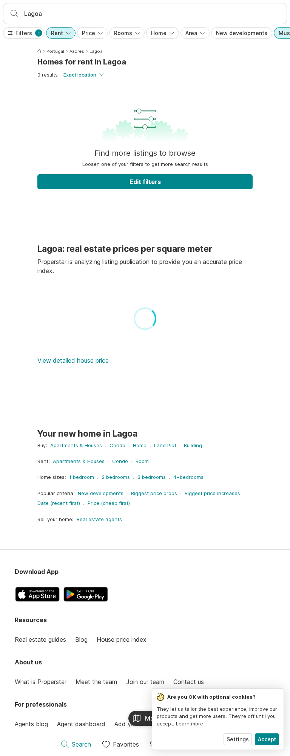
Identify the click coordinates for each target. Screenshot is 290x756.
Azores (76, 51)
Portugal (55, 51)
